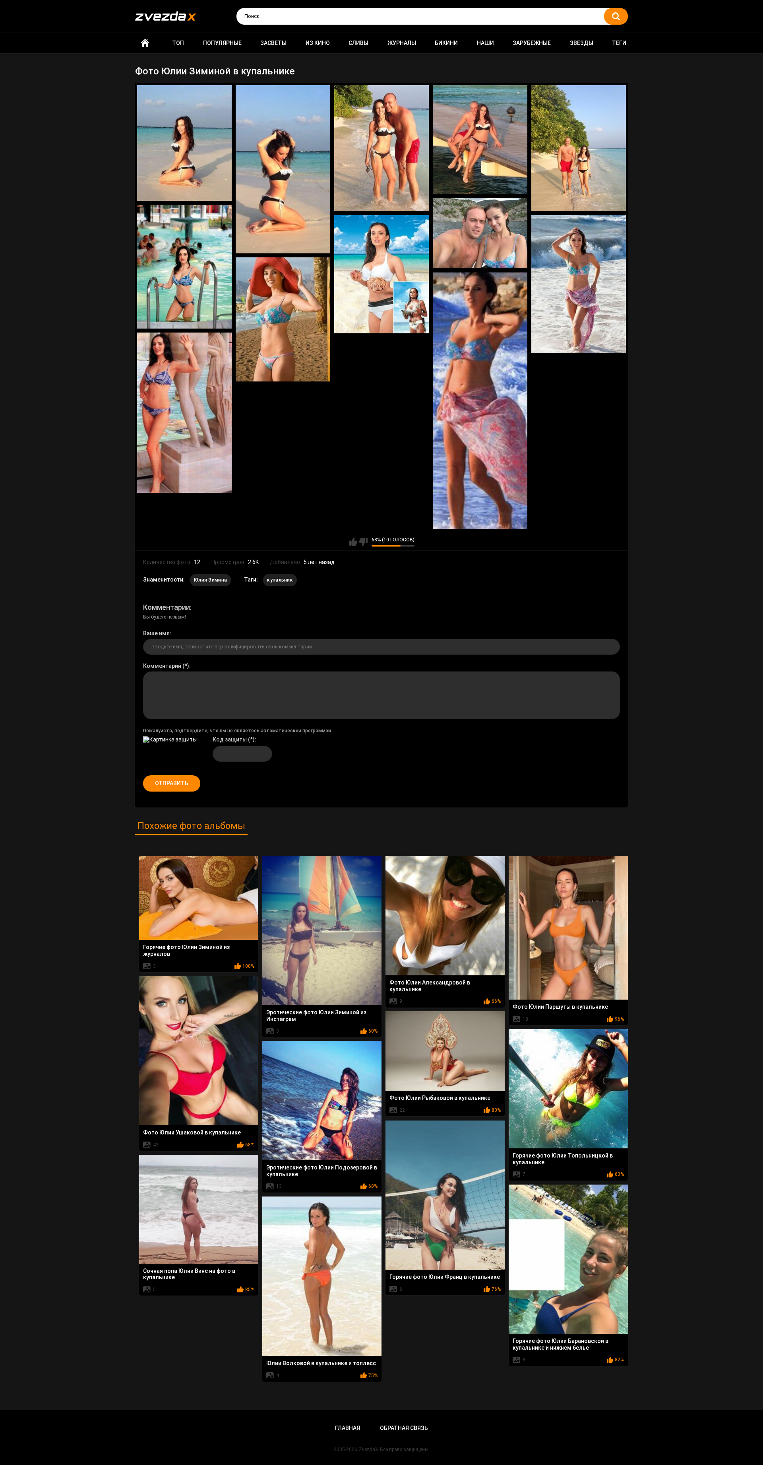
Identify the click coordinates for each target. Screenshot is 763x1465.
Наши (485, 43)
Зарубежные (532, 43)
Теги (619, 43)
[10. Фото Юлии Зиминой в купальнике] (283, 319)
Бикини (446, 43)
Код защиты (230, 739)
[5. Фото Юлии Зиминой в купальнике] (578, 148)
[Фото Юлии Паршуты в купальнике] (568, 928)
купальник (280, 580)
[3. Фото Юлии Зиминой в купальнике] (381, 148)
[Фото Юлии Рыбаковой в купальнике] (445, 1051)
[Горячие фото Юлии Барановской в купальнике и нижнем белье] (568, 1259)
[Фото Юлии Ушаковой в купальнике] (198, 1050)
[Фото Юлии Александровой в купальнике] (445, 915)
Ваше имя (156, 633)
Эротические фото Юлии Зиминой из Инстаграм (316, 1015)
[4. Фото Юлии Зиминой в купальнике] (480, 139)
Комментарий (162, 666)
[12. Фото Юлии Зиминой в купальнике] (184, 413)
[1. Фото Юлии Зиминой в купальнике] (184, 143)
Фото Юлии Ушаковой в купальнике (192, 1132)
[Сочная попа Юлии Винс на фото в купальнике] (198, 1209)
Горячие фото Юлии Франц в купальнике (444, 1277)
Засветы (273, 43)
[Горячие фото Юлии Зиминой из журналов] (198, 898)
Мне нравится (353, 542)
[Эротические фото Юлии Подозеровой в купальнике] (322, 1100)
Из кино (318, 43)
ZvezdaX (368, 1449)
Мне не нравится (363, 542)
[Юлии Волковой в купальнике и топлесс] (322, 1276)
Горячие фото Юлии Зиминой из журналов (186, 950)
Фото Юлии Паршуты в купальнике (560, 1007)
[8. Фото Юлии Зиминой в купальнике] (381, 274)
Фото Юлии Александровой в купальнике (429, 985)
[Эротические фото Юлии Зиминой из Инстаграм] (322, 930)
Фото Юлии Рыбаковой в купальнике (439, 1098)
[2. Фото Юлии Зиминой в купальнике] (283, 169)
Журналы (401, 43)
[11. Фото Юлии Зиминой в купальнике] (480, 400)
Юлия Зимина (210, 580)
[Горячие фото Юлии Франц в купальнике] (445, 1195)
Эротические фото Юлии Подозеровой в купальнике (321, 1170)
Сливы (358, 43)
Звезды (581, 43)
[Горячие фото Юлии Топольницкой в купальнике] (568, 1088)
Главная (145, 43)
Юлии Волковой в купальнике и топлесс (321, 1363)
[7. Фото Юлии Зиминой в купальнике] (184, 267)
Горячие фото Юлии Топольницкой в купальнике (563, 1158)
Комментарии (166, 607)
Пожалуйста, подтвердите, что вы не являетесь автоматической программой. (237, 730)
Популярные (222, 43)
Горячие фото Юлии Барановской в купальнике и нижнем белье (560, 1344)
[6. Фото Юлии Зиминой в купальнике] (480, 233)
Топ (178, 43)
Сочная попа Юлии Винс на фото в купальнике (189, 1274)
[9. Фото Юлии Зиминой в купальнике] (578, 284)
